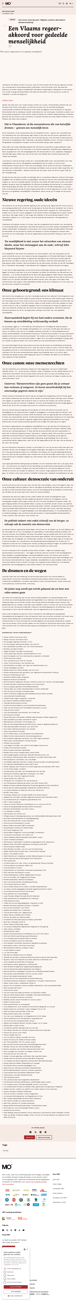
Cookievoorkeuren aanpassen (38, 1291)
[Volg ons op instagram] (7, 1230)
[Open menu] (3, 3)
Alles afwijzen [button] (16, 1291)
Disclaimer (31, 1284)
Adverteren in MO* (59, 1202)
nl (71, 3)
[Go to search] (63, 3)
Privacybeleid (32, 1280)
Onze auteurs (58, 1193)
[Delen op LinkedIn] (40, 1132)
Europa (5, 1150)
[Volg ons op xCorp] (11, 1230)
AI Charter (31, 1288)
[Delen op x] (35, 1132)
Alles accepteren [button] (15, 1287)
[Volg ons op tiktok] (19, 1230)
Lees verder (14, 1264)
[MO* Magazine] (8, 3)
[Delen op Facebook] (30, 1132)
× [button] (27, 1249)
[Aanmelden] (67, 3)
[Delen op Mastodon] (45, 1132)
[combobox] (24, 1249)
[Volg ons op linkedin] (15, 1230)
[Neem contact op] (60, 3)
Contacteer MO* (58, 1188)
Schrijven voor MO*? (60, 1198)
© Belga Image (7, 100)
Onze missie (57, 1184)
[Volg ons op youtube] (23, 1230)
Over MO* (56, 1179)
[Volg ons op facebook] (3, 1230)
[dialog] (16, 1273)
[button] (16, 1296)
